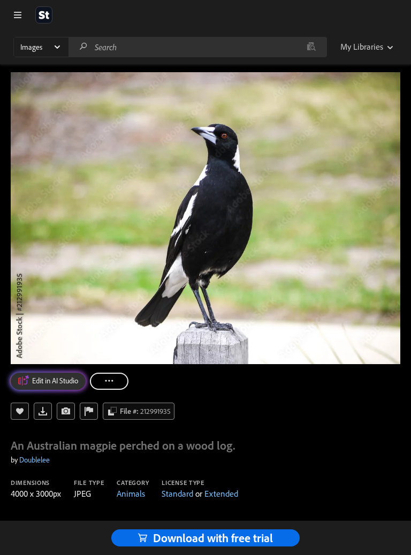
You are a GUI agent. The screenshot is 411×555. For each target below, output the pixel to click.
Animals (131, 493)
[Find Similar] (66, 411)
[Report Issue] (89, 411)
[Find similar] (311, 47)
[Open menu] (18, 15)
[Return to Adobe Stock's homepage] (43, 15)
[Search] (83, 46)
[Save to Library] (20, 411)
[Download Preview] (43, 411)
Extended (221, 493)
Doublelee (34, 460)
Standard (177, 493)
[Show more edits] (109, 381)
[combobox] (197, 47)
